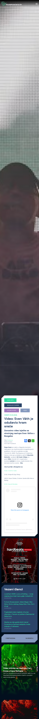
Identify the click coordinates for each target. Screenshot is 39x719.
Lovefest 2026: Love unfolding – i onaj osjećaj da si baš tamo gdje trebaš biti (18, 595)
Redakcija (10, 440)
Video (5, 665)
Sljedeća (29, 638)
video (25, 410)
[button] (37, 3)
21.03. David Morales (10, 484)
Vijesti (6, 415)
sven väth (10, 400)
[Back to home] (11, 3)
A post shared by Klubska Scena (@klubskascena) (21, 529)
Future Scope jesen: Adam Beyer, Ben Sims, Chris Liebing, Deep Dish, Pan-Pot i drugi (19, 604)
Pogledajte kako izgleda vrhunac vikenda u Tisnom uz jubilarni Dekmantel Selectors (19, 614)
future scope (11, 410)
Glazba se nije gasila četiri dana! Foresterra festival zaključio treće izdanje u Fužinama (17, 624)
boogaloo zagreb (13, 405)
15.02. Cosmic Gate (10, 471)
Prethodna (10, 638)
